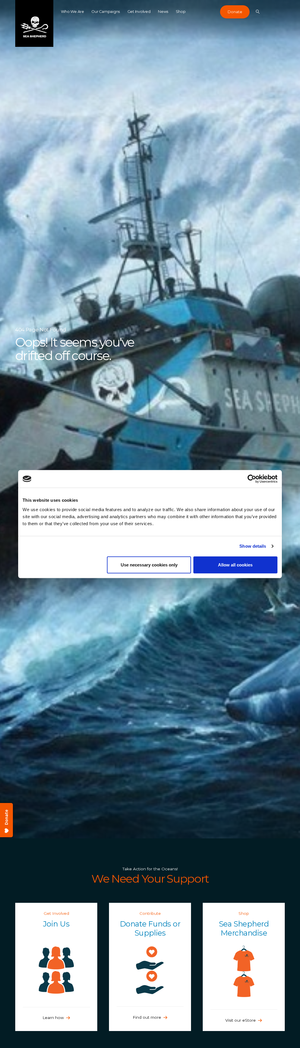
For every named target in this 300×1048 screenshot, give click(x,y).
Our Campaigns (105, 11)
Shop (181, 11)
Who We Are (72, 11)
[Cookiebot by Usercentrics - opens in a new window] (251, 479)
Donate (235, 12)
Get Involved (139, 11)
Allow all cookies (235, 564)
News (163, 11)
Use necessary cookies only (149, 564)
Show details (252, 546)
